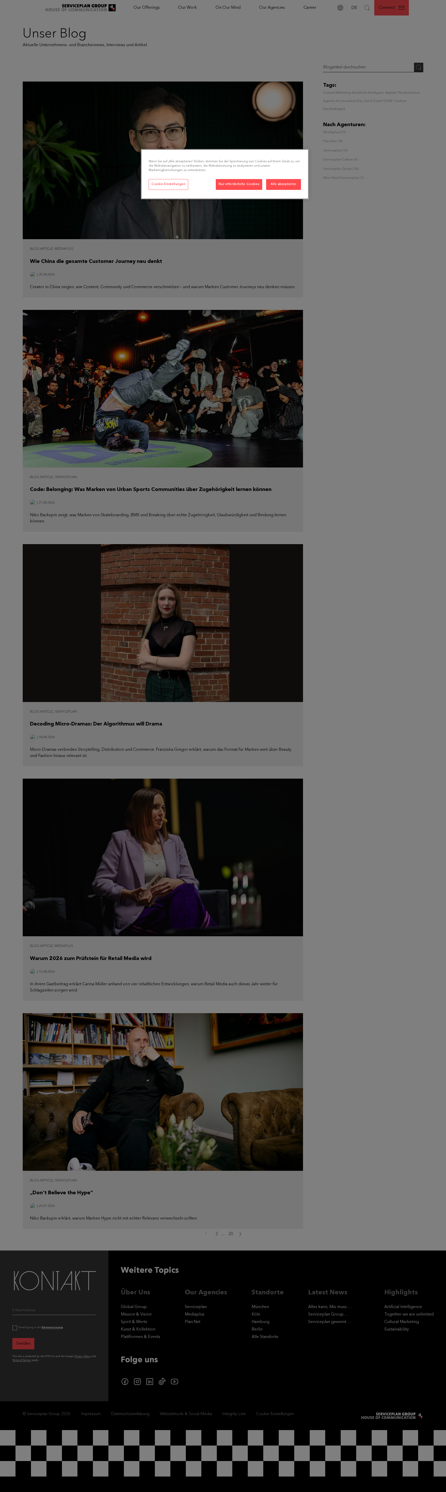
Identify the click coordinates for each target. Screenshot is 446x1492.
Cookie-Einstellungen (168, 184)
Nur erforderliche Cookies (239, 184)
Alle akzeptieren (283, 184)
